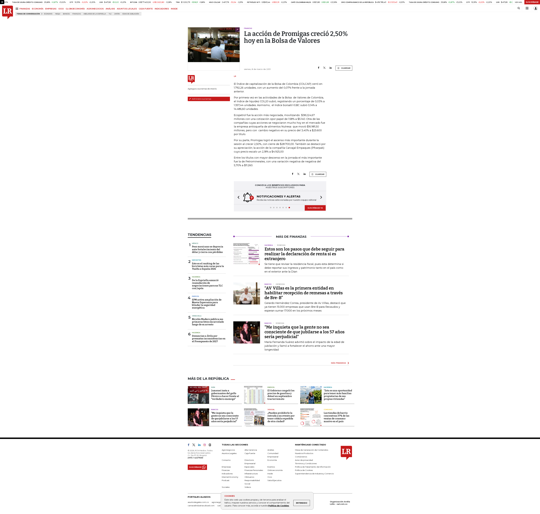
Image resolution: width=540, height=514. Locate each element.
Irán (213, 387)
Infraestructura (251, 473)
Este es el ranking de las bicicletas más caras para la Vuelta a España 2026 (208, 266)
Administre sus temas (201, 99)
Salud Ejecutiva (274, 480)
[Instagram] (205, 445)
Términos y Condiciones (306, 463)
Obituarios (249, 477)
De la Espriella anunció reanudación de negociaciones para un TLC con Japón (207, 284)
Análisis (270, 450)
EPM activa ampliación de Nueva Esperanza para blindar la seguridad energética (206, 303)
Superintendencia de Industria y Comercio (314, 473)
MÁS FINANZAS (338, 363)
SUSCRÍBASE (532, 2)
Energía (195, 296)
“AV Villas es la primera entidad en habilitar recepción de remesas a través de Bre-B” (304, 293)
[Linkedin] (331, 68)
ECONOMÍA (37, 8)
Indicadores (227, 473)
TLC (110, 14)
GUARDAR (345, 68)
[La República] (7, 12)
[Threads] (211, 445)
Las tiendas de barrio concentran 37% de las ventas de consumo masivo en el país (336, 417)
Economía (48, 14)
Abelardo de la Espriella (95, 14)
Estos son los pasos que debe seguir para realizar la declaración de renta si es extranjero (304, 254)
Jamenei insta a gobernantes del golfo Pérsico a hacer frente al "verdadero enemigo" (225, 394)
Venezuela (196, 316)
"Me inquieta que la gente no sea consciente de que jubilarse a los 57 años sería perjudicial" (305, 332)
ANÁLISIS (110, 8)
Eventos (271, 467)
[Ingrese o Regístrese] (536, 8)
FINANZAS (25, 8)
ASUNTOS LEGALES (127, 8)
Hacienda (196, 277)
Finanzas (76, 14)
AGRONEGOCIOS (95, 8)
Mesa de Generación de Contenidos (311, 450)
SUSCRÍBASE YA (315, 208)
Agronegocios (228, 450)
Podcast (225, 480)
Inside (270, 473)
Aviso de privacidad (304, 460)
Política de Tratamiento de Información (313, 467)
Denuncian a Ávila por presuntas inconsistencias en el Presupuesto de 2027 (208, 339)
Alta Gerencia (251, 450)
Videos (248, 487)
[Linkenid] (200, 445)
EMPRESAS (50, 8)
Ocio (269, 477)
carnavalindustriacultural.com (201, 505)
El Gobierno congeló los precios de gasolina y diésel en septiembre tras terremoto (280, 394)
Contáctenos (301, 457)
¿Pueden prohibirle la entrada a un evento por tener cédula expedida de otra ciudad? (281, 417)
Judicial (271, 409)
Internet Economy (230, 477)
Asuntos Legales (229, 453)
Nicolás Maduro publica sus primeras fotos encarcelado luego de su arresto (208, 322)
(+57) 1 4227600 (195, 458)
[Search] (519, 8)
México (195, 243)
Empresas (226, 467)
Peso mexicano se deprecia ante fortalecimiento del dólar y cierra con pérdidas (207, 249)
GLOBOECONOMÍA (75, 8)
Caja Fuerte (250, 453)
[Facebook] (318, 68)
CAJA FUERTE (146, 8)
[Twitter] (324, 68)
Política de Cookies (278, 505)
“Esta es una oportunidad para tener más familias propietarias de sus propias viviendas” (338, 394)
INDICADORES (162, 8)
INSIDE (174, 8)
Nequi (57, 14)
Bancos (66, 14)
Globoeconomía (275, 470)
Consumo (328, 409)
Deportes (196, 260)
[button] (237, 197)
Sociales (226, 487)
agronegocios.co (219, 502)
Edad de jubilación (130, 14)
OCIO (61, 8)
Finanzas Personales (254, 470)
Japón (117, 14)
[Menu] (17, 9)
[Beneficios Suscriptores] (527, 8)
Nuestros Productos (304, 453)
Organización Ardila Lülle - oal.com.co (340, 502)
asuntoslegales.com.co (198, 502)
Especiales (249, 467)
